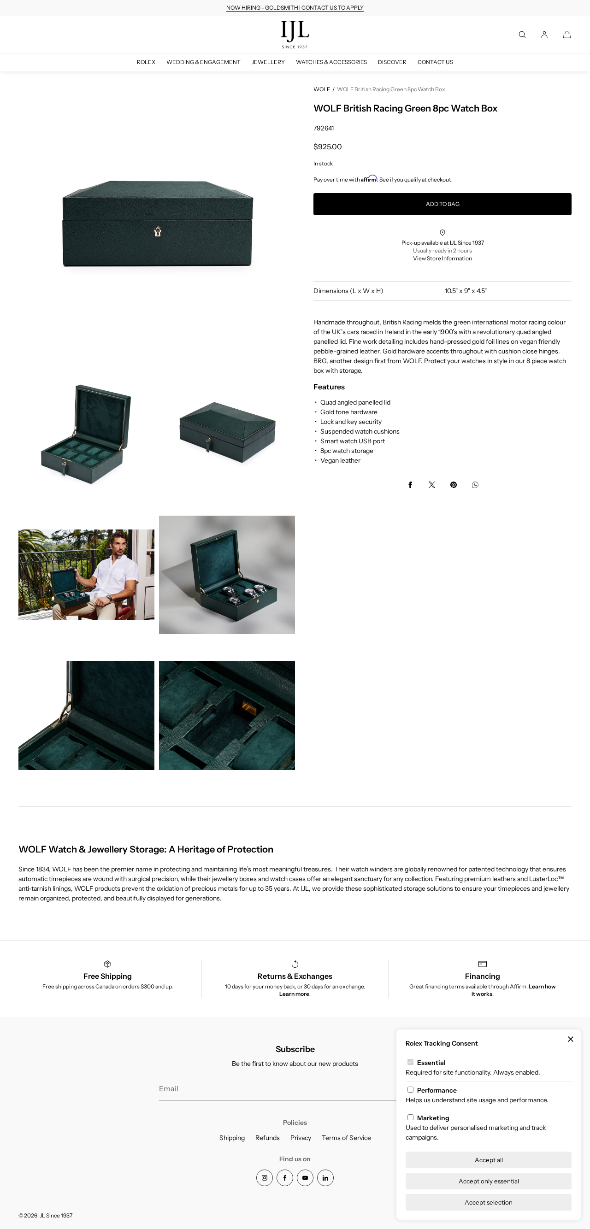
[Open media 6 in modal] (86, 715)
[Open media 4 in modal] (86, 575)
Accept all (489, 1160)
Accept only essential (489, 1181)
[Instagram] (264, 1178)
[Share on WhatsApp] (475, 485)
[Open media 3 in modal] (227, 434)
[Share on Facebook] (410, 485)
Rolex (146, 62)
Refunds (267, 1138)
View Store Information (442, 258)
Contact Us (435, 62)
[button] (522, 34)
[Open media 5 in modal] (227, 575)
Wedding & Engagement (203, 62)
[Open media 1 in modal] (156, 223)
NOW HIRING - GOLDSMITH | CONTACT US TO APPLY (295, 7)
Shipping (232, 1138)
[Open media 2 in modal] (86, 434)
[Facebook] (285, 1178)
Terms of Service (346, 1138)
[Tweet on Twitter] (432, 485)
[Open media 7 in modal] (227, 715)
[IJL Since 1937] (295, 34)
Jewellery (268, 62)
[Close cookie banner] (570, 1039)
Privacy (300, 1138)
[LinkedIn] (325, 1178)
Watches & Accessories (331, 62)
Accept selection (489, 1202)
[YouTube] (305, 1178)
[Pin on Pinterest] (453, 485)
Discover (392, 62)
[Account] (544, 34)
